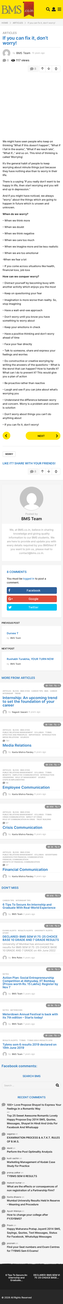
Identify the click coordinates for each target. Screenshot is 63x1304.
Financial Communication (25, 869)
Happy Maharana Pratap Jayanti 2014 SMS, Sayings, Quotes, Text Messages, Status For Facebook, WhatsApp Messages (34, 1232)
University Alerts (43, 930)
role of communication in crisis (19, 819)
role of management (26, 777)
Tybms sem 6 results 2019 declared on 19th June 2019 (30, 1046)
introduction (49, 735)
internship (8, 693)
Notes (6, 974)
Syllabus (39, 732)
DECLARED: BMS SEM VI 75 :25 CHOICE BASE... (46, 1276)
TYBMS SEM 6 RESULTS (22, 1176)
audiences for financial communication (23, 857)
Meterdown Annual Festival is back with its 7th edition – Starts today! (30, 1016)
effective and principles (15, 735)
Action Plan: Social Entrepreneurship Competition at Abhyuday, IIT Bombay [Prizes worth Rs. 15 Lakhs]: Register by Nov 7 (30, 982)
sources (24, 737)
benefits (7, 775)
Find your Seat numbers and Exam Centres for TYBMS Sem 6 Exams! (33, 1248)
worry (9, 454)
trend (18, 693)
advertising (51, 855)
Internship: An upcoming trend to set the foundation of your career (30, 701)
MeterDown (16, 1010)
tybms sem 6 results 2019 (39, 1040)
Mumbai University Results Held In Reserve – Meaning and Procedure (33, 1202)
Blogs (16, 691)
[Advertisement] (31, 106)
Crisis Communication (22, 827)
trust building (44, 819)
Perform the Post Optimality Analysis (29, 1151)
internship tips (23, 900)
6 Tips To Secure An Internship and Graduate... (16, 1278)
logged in (28, 578)
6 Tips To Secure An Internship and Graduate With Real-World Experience (29, 906)
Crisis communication (14, 817)
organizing (8, 777)
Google (33, 599)
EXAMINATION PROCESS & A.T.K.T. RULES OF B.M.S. (33, 1139)
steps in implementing (14, 780)
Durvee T (12, 633)
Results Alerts (25, 930)
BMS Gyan (25, 691)
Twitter (33, 607)
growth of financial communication (21, 862)
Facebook (33, 590)
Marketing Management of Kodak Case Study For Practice (31, 1163)
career (53, 691)
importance (35, 735)
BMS (46, 691)
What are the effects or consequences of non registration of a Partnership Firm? (32, 1188)
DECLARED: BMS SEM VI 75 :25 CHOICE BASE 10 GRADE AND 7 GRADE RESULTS (31, 938)
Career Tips (37, 691)
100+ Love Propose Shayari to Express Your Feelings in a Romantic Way (34, 1106)
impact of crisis (34, 817)
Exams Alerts (9, 930)
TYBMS (48, 732)
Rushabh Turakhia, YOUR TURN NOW (30, 659)
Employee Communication (26, 775)
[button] (48, 9)
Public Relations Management (18, 732)
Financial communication (15, 859)
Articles (10, 33)
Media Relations (11, 737)
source (42, 777)
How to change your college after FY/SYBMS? (27, 1216)
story (6, 933)
